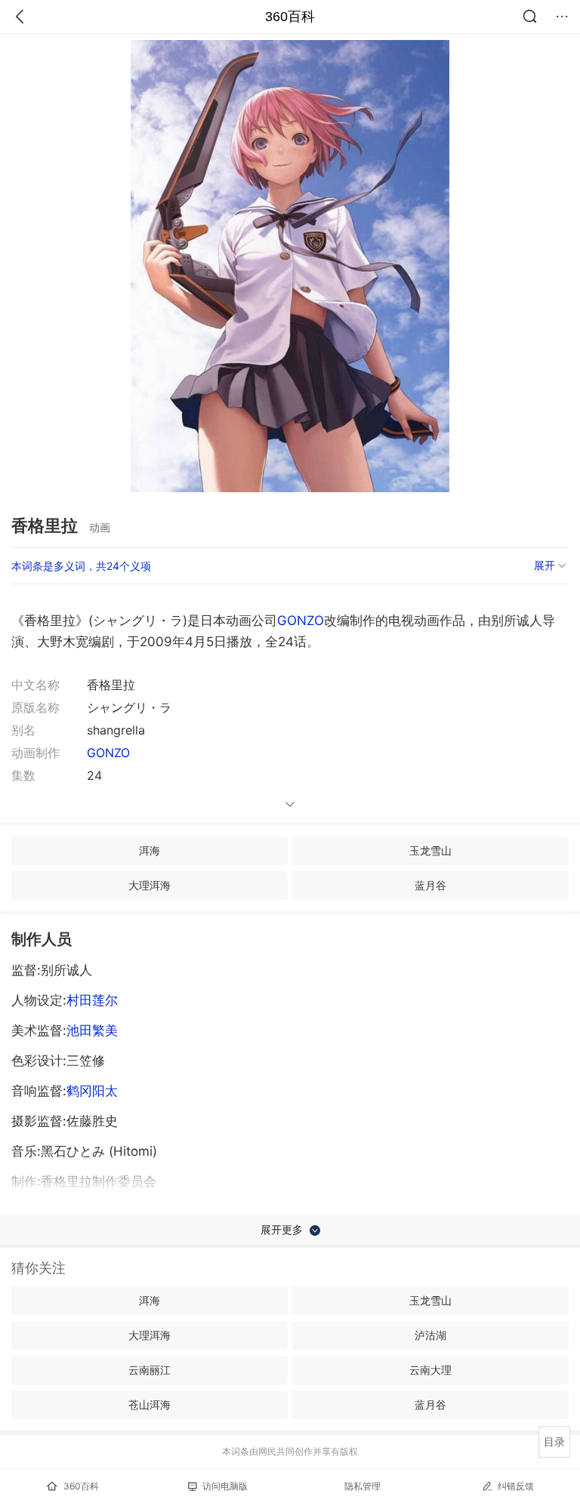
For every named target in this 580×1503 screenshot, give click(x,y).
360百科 (290, 16)
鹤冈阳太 (92, 1090)
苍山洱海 (149, 1404)
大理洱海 (149, 885)
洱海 (149, 850)
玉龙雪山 (430, 850)
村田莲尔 (92, 1000)
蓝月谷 (430, 885)
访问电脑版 (225, 1486)
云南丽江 (149, 1369)
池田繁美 (92, 1030)
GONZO (300, 620)
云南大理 (430, 1369)
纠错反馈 (516, 1486)
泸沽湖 (430, 1335)
